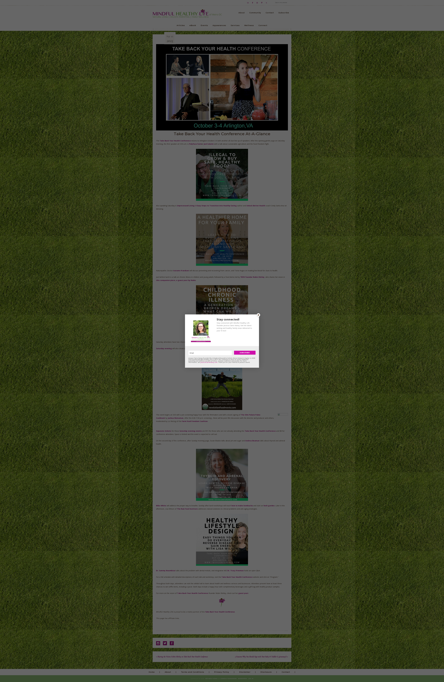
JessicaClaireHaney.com (209, 362)
